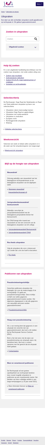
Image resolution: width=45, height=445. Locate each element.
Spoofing (36, 440)
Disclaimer (15, 442)
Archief (10, 442)
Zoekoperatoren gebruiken (15, 78)
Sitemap (8, 440)
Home (3, 11)
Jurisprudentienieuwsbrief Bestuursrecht (22, 229)
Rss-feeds (12, 255)
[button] (22, 47)
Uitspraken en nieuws (12, 11)
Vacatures (4, 442)
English (3, 440)
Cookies (19, 440)
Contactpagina (13, 351)
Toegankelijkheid (27, 440)
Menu (39, 4)
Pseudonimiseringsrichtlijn (18, 310)
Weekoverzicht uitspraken (14, 150)
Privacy (14, 440)
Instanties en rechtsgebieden (16, 84)
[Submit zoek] (36, 39)
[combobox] (22, 39)
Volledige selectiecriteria (13, 129)
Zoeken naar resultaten (14, 76)
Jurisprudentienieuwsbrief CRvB (20, 232)
